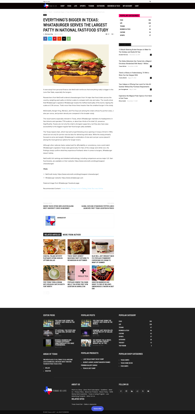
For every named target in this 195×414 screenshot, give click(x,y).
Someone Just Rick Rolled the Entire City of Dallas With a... (103, 332)
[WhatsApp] (69, 39)
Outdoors (101, 6)
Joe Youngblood (123, 89)
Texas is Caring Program (96, 394)
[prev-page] (44, 293)
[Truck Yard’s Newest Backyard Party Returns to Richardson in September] (79, 246)
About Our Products (91, 392)
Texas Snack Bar (77, 404)
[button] (150, 1)
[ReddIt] (59, 39)
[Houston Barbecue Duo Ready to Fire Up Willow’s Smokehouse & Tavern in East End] (103, 273)
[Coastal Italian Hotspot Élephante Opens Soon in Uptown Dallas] (54, 246)
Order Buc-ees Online (95, 188)
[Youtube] (148, 391)
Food (69, 6)
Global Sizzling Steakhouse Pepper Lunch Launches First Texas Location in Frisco (98, 207)
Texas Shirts (65, 188)
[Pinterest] (55, 39)
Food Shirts (124, 366)
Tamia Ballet (123, 78)
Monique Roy (49, 34)
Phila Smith (122, 101)
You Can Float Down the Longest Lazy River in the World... (65, 322)
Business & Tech (113, 6)
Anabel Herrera (123, 54)
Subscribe (97, 409)
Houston (48, 371)
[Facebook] (45, 39)
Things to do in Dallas (79, 188)
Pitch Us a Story (77, 390)
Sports (83, 6)
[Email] (64, 39)
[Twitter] (50, 39)
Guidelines (104, 390)
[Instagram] (126, 391)
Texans (91, 6)
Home (45, 12)
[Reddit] (137, 391)
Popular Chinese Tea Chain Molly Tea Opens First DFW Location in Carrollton (78, 284)
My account (127, 6)
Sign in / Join (46, 1)
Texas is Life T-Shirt (89, 368)
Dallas (47, 368)
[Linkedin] (132, 391)
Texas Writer (122, 66)
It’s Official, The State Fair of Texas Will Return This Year (65, 332)
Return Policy (103, 392)
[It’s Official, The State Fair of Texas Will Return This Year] (48, 333)
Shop (62, 6)
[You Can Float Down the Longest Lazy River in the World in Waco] (48, 323)
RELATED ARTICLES (52, 234)
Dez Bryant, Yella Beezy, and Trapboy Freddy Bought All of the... (102, 341)
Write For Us (91, 396)
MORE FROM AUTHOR (72, 234)
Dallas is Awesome (90, 404)
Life (75, 6)
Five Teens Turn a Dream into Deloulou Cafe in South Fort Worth (54, 284)
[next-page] (48, 293)
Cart (137, 6)
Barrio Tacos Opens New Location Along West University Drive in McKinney (58, 207)
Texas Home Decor (127, 363)
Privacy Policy (79, 392)
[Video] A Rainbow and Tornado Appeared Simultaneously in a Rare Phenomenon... (64, 342)
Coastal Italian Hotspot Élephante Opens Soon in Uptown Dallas (52, 258)
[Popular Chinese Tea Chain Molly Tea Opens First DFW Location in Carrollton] (79, 273)
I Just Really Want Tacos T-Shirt (93, 359)
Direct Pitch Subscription (91, 390)
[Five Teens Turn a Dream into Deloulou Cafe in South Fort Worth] (54, 273)
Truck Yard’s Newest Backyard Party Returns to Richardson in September (78, 258)
